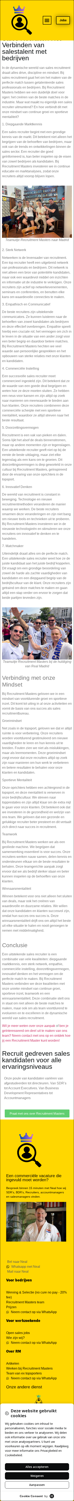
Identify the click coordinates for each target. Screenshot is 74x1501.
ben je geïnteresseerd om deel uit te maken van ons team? (35, 1030)
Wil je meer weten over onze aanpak (28, 1026)
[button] (47, 20)
